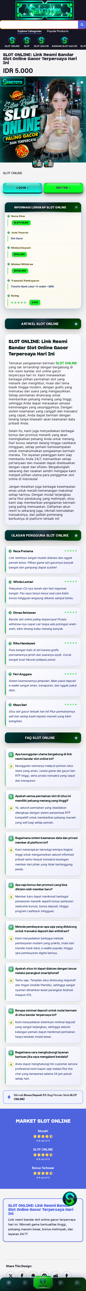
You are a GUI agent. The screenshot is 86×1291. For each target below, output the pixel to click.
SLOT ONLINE (66, 363)
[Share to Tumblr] (67, 1275)
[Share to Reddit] (55, 1275)
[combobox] (39, 25)
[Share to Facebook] (22, 1275)
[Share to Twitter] (11, 1275)
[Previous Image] (3, 120)
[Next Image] (83, 120)
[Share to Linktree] (33, 1275)
